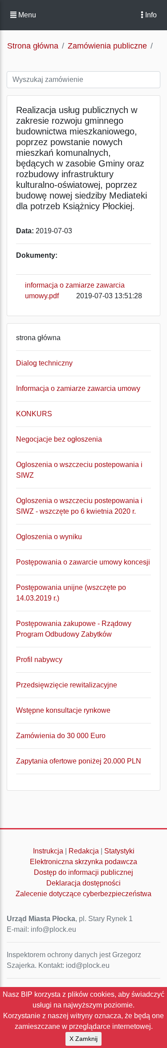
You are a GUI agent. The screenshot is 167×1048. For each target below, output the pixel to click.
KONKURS (34, 414)
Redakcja (84, 851)
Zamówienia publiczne (107, 45)
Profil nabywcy (39, 659)
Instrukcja (48, 851)
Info (150, 15)
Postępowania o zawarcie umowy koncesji (83, 562)
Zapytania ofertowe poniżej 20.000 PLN (78, 761)
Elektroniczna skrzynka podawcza (83, 861)
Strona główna (32, 45)
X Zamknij (83, 1038)
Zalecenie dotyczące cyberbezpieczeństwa (83, 894)
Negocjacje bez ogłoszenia (59, 439)
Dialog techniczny (44, 363)
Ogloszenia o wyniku (49, 536)
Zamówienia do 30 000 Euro (61, 735)
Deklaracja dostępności (83, 883)
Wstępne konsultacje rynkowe (63, 710)
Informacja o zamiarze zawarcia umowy (78, 388)
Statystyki (119, 851)
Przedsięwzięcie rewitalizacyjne (66, 685)
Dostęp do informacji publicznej (83, 872)
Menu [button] (26, 15)
